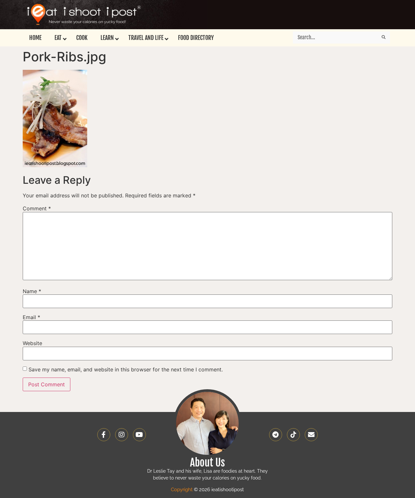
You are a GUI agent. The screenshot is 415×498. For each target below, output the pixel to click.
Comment (37, 208)
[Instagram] (121, 434)
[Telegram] (275, 434)
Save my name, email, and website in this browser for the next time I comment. (126, 369)
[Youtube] (139, 434)
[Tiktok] (293, 434)
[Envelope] (311, 434)
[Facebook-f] (103, 434)
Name (32, 291)
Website (32, 343)
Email (31, 317)
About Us (207, 462)
